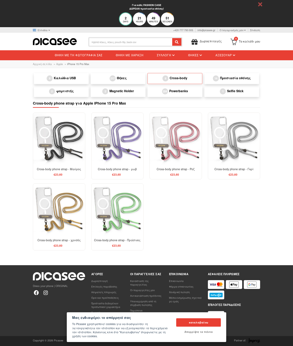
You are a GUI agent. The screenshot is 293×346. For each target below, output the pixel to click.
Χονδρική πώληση (179, 292)
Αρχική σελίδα (42, 64)
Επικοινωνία (176, 281)
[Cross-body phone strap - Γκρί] (234, 139)
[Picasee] (55, 41)
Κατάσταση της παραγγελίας (139, 282)
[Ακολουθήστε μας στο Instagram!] (45, 292)
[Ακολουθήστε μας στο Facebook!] (36, 292)
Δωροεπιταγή (99, 281)
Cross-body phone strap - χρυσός (59, 240)
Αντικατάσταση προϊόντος (145, 295)
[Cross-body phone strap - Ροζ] (176, 139)
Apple (59, 64)
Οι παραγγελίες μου (142, 290)
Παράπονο (136, 310)
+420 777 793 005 (183, 30)
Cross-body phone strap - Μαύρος (59, 169)
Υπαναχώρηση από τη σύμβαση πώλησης (143, 303)
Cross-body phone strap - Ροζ (176, 169)
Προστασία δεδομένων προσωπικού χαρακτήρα (105, 305)
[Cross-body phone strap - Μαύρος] (59, 139)
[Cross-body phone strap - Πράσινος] (117, 210)
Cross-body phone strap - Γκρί (234, 169)
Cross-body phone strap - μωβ (117, 169)
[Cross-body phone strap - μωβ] (117, 139)
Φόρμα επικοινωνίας (181, 286)
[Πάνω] (5, 341)
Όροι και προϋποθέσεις (105, 297)
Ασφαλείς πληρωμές (103, 292)
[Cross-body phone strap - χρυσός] (59, 210)
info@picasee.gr (206, 30)
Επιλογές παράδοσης (104, 286)
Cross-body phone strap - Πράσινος (117, 240)
